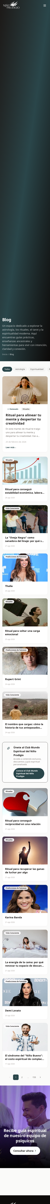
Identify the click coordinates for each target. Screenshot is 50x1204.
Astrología (20, 369)
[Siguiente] (40, 1077)
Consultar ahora (23, 1150)
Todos (7, 369)
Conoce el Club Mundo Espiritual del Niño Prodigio (27, 773)
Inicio (4, 354)
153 (34, 1077)
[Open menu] (45, 5)
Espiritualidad (36, 369)
